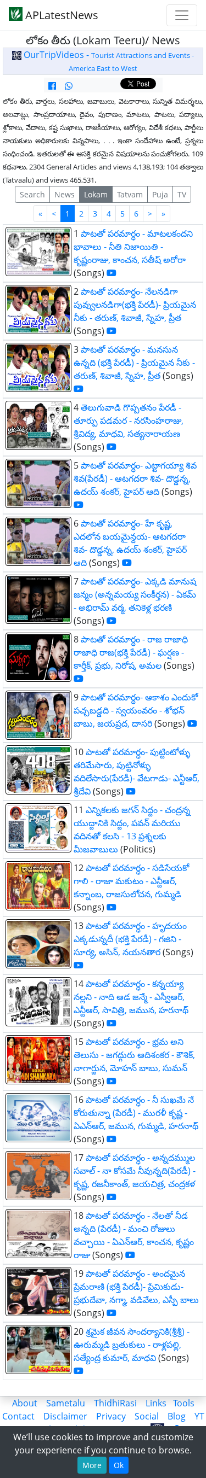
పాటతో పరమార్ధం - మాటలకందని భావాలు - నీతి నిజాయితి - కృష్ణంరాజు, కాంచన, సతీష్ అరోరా (133, 246)
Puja (160, 194)
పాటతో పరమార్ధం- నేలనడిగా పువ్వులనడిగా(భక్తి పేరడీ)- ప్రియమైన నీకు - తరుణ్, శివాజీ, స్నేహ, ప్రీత (135, 304)
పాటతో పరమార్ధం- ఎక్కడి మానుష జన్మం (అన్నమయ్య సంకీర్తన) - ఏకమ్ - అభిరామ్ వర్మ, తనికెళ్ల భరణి (135, 594)
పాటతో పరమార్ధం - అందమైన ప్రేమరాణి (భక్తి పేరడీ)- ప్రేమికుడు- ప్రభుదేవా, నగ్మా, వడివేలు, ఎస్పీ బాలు (136, 1286)
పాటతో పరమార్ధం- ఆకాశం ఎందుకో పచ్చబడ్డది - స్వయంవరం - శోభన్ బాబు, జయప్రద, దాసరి (136, 710)
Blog (177, 1416)
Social (147, 1416)
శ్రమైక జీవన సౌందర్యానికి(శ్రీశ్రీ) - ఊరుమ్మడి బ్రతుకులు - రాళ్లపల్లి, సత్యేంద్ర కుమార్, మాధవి (132, 1344)
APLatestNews (60, 15)
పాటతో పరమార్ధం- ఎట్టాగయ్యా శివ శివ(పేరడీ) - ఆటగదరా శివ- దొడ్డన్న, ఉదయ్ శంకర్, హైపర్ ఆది (135, 478)
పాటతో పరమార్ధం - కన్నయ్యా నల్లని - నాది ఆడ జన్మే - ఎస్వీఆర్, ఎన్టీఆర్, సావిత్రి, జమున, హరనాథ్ (131, 997)
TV (181, 194)
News (64, 194)
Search (32, 194)
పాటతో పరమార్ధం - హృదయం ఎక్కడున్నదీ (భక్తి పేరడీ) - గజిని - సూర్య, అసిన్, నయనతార (130, 939)
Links (156, 1403)
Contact (18, 1416)
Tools (183, 1403)
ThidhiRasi (115, 1403)
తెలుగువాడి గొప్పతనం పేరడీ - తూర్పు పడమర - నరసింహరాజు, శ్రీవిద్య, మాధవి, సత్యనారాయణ (128, 420)
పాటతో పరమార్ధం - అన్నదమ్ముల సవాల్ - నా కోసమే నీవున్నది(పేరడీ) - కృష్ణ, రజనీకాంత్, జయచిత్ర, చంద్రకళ (135, 1171)
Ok (119, 1465)
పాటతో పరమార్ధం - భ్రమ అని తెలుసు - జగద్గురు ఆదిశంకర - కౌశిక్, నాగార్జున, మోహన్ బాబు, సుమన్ (134, 1055)
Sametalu (65, 1403)
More (92, 1465)
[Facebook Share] (52, 86)
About (24, 1403)
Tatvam (130, 194)
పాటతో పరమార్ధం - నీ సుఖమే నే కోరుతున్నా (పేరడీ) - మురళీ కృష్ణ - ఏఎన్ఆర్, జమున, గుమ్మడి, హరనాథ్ (136, 1113)
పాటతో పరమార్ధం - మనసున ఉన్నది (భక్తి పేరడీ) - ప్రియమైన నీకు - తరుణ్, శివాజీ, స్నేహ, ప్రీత (134, 362)
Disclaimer (65, 1416)
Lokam (96, 194)
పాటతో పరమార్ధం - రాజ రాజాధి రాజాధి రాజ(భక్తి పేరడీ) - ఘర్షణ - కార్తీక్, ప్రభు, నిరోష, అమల (131, 652)
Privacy (111, 1416)
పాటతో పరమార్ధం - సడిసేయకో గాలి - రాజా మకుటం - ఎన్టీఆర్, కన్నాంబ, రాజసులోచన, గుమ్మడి (131, 881)
